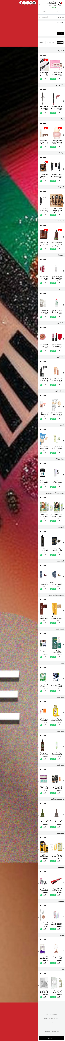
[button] (51, 4)
